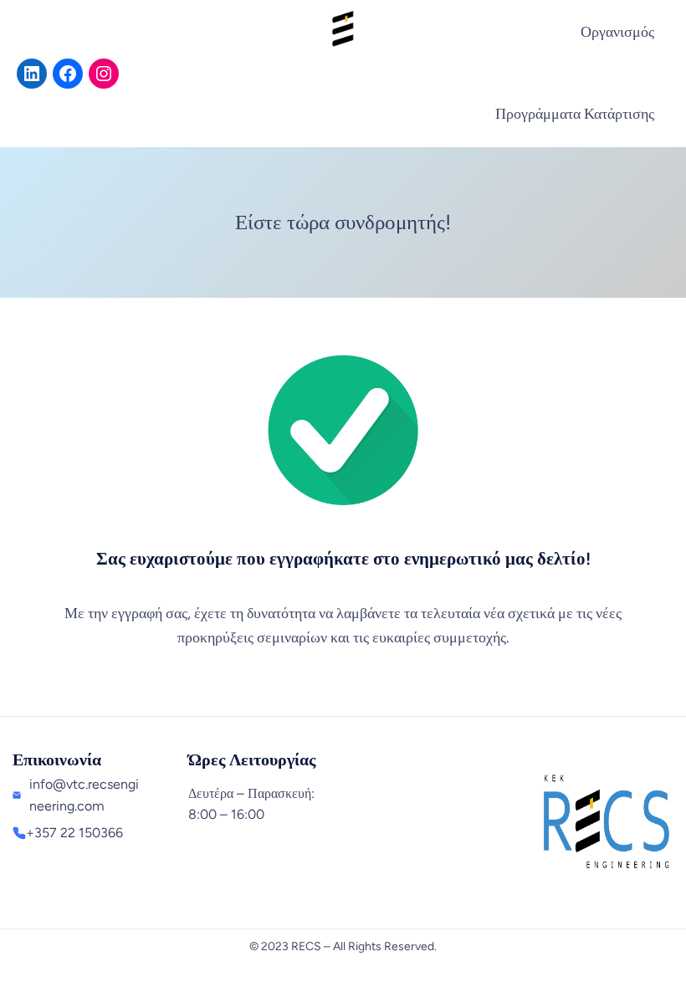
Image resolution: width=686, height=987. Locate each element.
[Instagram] (104, 74)
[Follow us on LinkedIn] (32, 74)
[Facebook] (68, 74)
